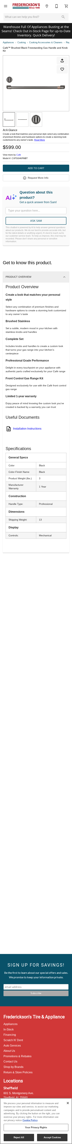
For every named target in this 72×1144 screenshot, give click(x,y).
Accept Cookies (52, 1137)
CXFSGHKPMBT (20, 158)
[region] (36, 1121)
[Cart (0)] (66, 6)
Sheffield (10, 1088)
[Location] (47, 6)
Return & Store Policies (18, 1072)
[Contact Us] (56, 6)
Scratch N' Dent (13, 1040)
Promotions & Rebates (17, 1056)
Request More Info (38, 177)
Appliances (8, 42)
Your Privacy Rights (36, 1127)
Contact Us (10, 1061)
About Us (9, 1050)
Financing (9, 1034)
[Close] (68, 1103)
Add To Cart (36, 168)
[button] (5, 6)
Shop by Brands (13, 1066)
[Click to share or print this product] (62, 60)
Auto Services (12, 1045)
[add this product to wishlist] (62, 69)
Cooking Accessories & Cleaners (45, 42)
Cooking (21, 42)
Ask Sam (36, 220)
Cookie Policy (30, 1120)
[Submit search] (63, 17)
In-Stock (8, 1029)
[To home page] (26, 6)
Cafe (18, 155)
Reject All (19, 1137)
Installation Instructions (27, 428)
